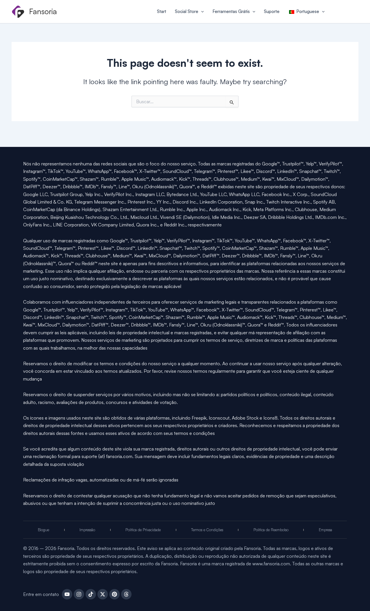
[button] (201, 11)
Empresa (325, 529)
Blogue (43, 529)
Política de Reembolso (271, 529)
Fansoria (43, 11)
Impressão (87, 529)
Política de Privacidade (143, 529)
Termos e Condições (207, 529)
